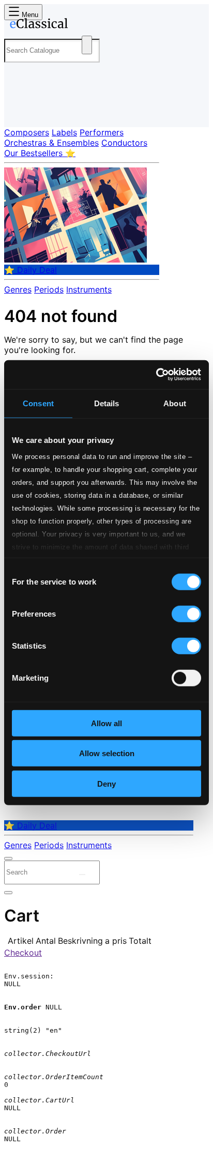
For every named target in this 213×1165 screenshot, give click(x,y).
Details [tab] (106, 402)
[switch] (186, 613)
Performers (102, 132)
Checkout (23, 952)
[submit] (82, 874)
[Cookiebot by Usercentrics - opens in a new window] (156, 374)
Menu (29, 15)
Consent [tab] (38, 402)
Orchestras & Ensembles (51, 142)
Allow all (106, 722)
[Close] (8, 858)
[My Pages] (18, 111)
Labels (64, 132)
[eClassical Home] (104, 25)
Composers (26, 132)
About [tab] (174, 402)
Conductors (124, 142)
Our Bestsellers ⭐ (39, 153)
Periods (49, 289)
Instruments (89, 289)
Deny (106, 783)
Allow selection (106, 753)
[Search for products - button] (87, 45)
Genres (18, 289)
